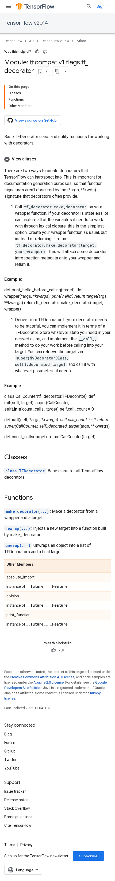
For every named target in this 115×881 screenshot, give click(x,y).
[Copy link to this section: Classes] (32, 457)
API (31, 41)
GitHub (10, 751)
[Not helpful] (45, 52)
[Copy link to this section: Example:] (27, 279)
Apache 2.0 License (48, 682)
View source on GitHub (36, 120)
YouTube (12, 768)
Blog (8, 734)
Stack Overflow (17, 808)
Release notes (16, 800)
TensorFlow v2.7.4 (26, 23)
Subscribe (88, 856)
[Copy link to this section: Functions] (38, 498)
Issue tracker (15, 791)
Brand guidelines (18, 817)
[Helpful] (37, 52)
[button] (57, 159)
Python (81, 41)
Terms (9, 845)
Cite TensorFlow (17, 825)
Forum (9, 743)
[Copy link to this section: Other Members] (39, 564)
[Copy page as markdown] (57, 71)
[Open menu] (8, 6)
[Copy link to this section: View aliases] (41, 159)
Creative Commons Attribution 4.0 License (42, 677)
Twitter (10, 760)
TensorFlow (13, 41)
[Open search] (89, 6)
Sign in (103, 6)
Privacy (26, 845)
